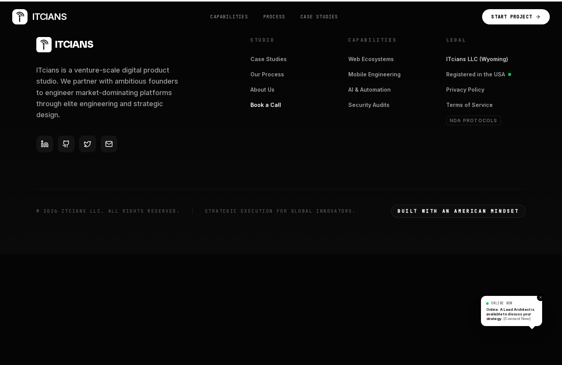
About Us (262, 89)
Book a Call (265, 105)
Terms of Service (469, 105)
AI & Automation (369, 89)
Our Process (267, 74)
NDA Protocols (473, 120)
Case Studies (319, 17)
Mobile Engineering (374, 74)
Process (274, 17)
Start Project (511, 17)
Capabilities (229, 17)
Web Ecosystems (371, 59)
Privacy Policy (465, 89)
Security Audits (369, 105)
